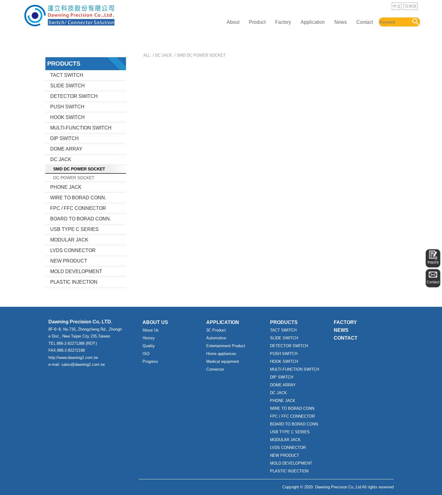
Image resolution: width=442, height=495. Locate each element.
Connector (215, 369)
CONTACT (346, 338)
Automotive (216, 338)
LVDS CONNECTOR (73, 250)
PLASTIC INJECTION (73, 282)
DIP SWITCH (64, 138)
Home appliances (221, 353)
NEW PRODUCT (68, 260)
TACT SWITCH (66, 75)
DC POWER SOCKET (73, 177)
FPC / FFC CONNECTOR (78, 208)
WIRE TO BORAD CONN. (78, 197)
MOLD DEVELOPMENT (76, 271)
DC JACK (60, 159)
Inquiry (433, 260)
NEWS (341, 330)
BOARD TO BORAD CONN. (80, 218)
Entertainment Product (225, 346)
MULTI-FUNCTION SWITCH (81, 127)
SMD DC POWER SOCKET (79, 169)
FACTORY (345, 322)
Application (313, 22)
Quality (149, 346)
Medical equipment (222, 361)
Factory (283, 22)
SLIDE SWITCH (67, 85)
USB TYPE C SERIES (74, 229)
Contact (364, 22)
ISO (146, 353)
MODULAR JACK (69, 239)
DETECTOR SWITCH (74, 96)
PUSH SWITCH (67, 106)
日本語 (410, 6)
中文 (397, 6)
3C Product (216, 330)
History (149, 338)
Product (257, 22)
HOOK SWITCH (67, 117)
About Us (151, 330)
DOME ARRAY (66, 148)
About (233, 22)
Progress (150, 361)
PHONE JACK (65, 187)
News (340, 22)
